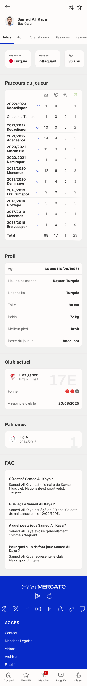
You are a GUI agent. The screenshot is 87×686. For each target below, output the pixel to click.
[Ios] (49, 595)
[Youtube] (38, 608)
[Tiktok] (71, 608)
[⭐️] (79, 7)
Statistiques (39, 37)
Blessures (62, 37)
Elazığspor (25, 23)
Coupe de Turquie (21, 116)
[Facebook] (4, 608)
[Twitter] (15, 608)
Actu (20, 37)
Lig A (24, 437)
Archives (11, 657)
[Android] (38, 595)
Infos (7, 37)
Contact (11, 633)
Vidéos (10, 649)
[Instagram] (26, 608)
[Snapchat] (60, 608)
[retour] (8, 7)
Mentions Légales (18, 641)
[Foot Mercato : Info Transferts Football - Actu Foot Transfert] (43, 586)
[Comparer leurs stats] (71, 7)
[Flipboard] (49, 608)
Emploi (10, 664)
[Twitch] (82, 608)
